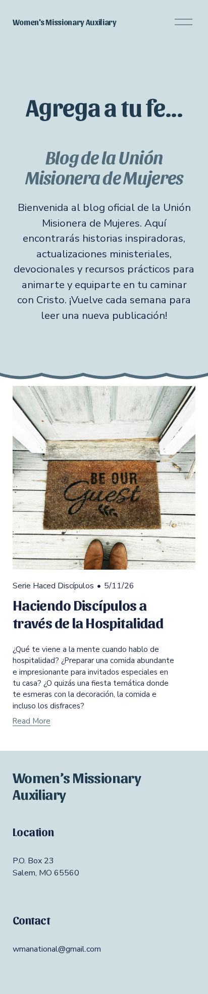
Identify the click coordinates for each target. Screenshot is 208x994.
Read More (31, 721)
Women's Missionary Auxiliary (65, 22)
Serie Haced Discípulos (53, 585)
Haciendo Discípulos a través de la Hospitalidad (88, 613)
